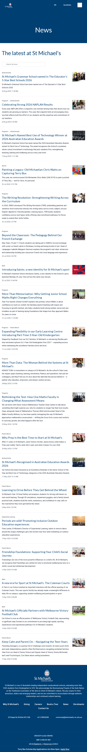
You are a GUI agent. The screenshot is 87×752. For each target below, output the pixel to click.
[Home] (9, 5)
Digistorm (38, 744)
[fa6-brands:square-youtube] (52, 725)
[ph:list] (79, 5)
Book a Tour (52, 704)
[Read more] (35, 725)
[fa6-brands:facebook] (35, 725)
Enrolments (78, 704)
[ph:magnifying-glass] (45, 5)
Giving (27, 704)
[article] (43, 82)
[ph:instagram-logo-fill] (40, 725)
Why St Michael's (11, 704)
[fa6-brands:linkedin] (46, 725)
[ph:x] (82, 749)
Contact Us (43, 708)
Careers (38, 704)
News (65, 704)
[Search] (45, 5)
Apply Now (64, 749)
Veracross (48, 744)
